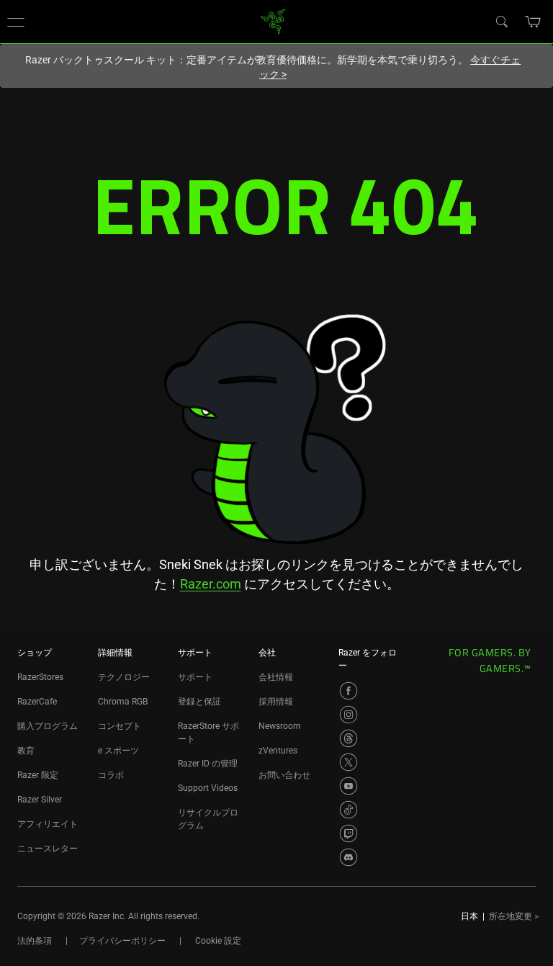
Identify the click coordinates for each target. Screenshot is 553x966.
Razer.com (210, 583)
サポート (195, 677)
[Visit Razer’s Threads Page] (348, 738)
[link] (273, 20)
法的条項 (34, 941)
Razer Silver (39, 800)
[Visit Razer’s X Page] (348, 762)
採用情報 (275, 702)
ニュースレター (47, 849)
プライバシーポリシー (122, 941)
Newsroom (279, 726)
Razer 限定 (37, 775)
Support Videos (208, 788)
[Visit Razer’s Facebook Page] (348, 691)
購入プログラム (47, 726)
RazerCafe (37, 702)
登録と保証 (199, 702)
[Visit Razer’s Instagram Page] (348, 715)
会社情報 (275, 677)
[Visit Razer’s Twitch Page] (348, 833)
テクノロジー (124, 677)
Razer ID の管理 (208, 764)
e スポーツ (118, 751)
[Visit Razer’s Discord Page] (348, 857)
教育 (26, 751)
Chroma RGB (123, 702)
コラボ (111, 775)
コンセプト (119, 726)
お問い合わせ (284, 775)
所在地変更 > (514, 916)
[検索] (501, 21)
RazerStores (40, 677)
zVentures (277, 751)
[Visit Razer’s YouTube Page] (348, 786)
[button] (15, 21)
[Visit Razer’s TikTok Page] (348, 810)
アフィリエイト (47, 824)
